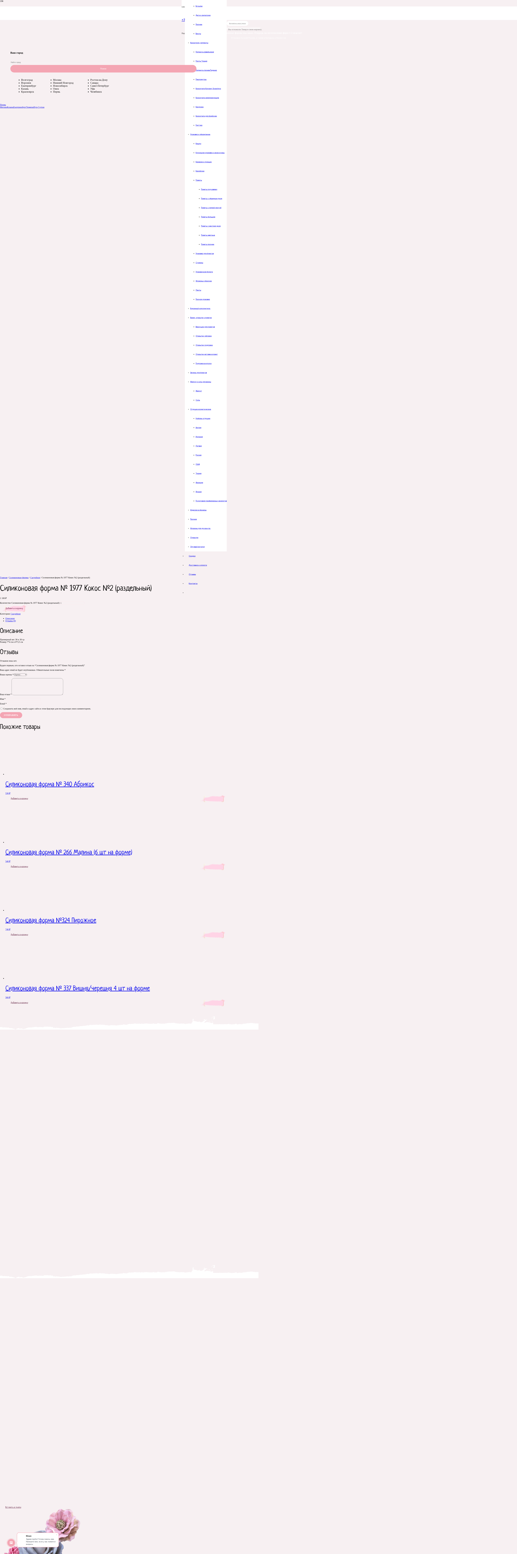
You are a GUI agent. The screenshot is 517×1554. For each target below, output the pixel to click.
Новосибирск (60, 85)
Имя (3, 699)
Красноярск (27, 91)
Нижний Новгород (63, 82)
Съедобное (35, 577)
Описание (10, 618)
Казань (25, 88)
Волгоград (27, 79)
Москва (57, 79)
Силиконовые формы (19, 577)
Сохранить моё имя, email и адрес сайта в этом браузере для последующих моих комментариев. (47, 709)
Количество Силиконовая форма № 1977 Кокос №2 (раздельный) (30, 603)
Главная (3, 577)
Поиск (103, 68)
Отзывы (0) (10, 621)
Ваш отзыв (6, 694)
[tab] (261, 618)
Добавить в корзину (14, 608)
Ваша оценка (7, 674)
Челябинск (96, 91)
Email (3, 704)
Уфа (92, 88)
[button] (3, 105)
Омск (56, 88)
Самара (94, 82)
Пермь (56, 91)
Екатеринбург (28, 85)
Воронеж (26, 82)
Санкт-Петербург (99, 85)
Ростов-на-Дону (99, 79)
